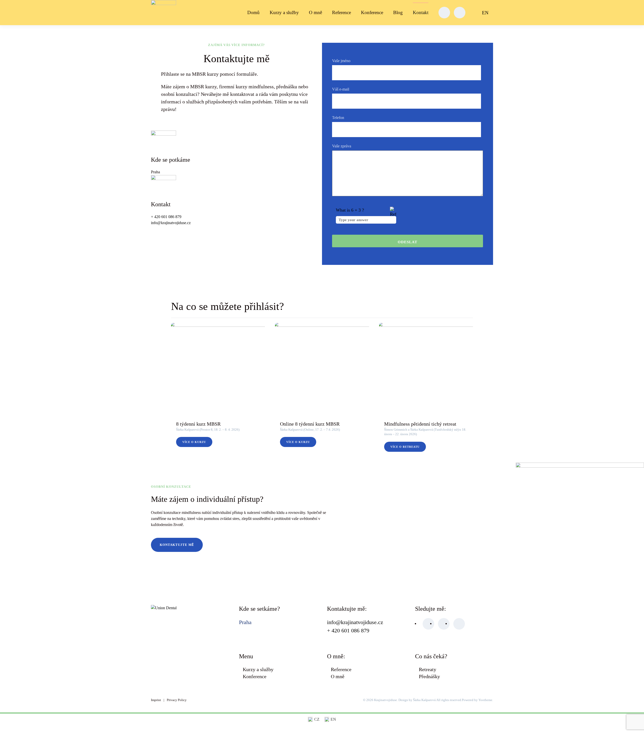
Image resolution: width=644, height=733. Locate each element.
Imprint (156, 700)
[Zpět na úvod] (164, 12)
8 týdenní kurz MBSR (198, 424)
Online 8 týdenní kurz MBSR (310, 424)
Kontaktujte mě (177, 545)
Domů (253, 12)
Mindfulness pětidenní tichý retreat (420, 424)
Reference (341, 12)
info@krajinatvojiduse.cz (171, 223)
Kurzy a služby (284, 12)
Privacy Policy (177, 700)
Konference (372, 12)
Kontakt (420, 12)
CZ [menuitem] (316, 719)
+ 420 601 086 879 (166, 217)
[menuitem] (484, 13)
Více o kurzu (194, 442)
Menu (246, 656)
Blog (398, 12)
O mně (315, 12)
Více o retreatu (405, 446)
